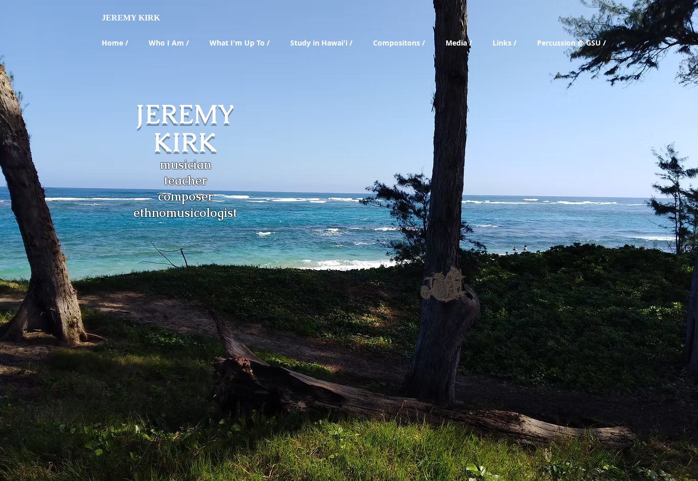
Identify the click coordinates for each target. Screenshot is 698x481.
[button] (171, 43)
